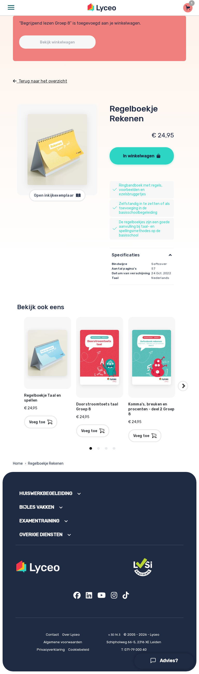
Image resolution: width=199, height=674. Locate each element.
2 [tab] (98, 448)
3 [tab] (106, 448)
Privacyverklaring (51, 649)
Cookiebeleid (78, 649)
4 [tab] (114, 448)
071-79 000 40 (135, 649)
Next (183, 386)
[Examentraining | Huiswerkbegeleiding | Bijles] (102, 8)
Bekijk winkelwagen (57, 42)
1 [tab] (90, 448)
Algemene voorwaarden (63, 642)
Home (18, 463)
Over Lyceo (71, 634)
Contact (52, 634)
